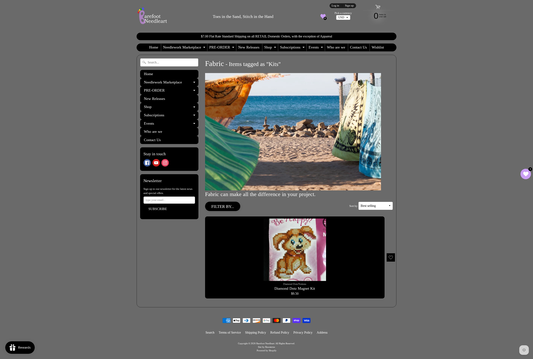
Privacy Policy (303, 332)
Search (209, 332)
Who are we (336, 47)
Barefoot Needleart (265, 343)
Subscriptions (293, 48)
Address (322, 332)
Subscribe (157, 209)
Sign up (349, 5)
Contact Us (358, 47)
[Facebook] (147, 162)
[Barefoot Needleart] (152, 16)
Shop (270, 48)
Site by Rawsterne (266, 347)
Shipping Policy (255, 332)
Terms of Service (230, 332)
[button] (323, 16)
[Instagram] (165, 162)
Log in (335, 5)
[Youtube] (156, 162)
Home (153, 47)
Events (316, 48)
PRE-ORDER (222, 48)
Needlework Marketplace (184, 48)
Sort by (353, 206)
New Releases (248, 47)
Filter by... (222, 206)
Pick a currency (343, 13)
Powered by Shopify (266, 350)
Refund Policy (279, 332)
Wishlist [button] (378, 47)
